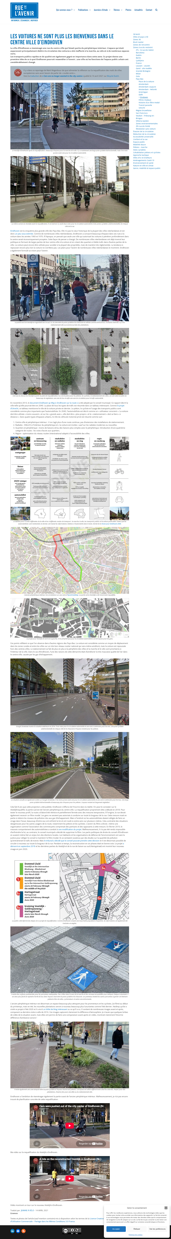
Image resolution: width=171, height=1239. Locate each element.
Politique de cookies (135, 1235)
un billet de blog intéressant (55, 1009)
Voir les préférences (157, 1229)
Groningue (143, 92)
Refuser (137, 1229)
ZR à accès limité (143, 126)
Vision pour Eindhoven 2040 (111, 524)
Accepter (116, 1229)
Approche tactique (141, 155)
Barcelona (140, 52)
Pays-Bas (139, 79)
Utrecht (142, 108)
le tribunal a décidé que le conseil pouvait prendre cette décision (71, 840)
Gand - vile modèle (144, 68)
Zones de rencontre (141, 45)
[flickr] (18, 1231)
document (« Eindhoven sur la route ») (54, 403)
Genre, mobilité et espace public (146, 168)
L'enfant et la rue (140, 139)
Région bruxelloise (143, 110)
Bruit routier (138, 42)
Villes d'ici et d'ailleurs (142, 157)
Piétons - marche (140, 147)
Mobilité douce (139, 144)
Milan (138, 73)
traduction (34, 76)
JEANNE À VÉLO (27, 1210)
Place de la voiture (146, 81)
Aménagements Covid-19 (143, 160)
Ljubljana (140, 60)
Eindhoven (15, 231)
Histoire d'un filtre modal (149, 102)
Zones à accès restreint (143, 47)
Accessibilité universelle (143, 136)
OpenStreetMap (72, 595)
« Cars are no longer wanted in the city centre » (62, 76)
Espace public (139, 142)
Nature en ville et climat (143, 165)
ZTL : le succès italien (145, 50)
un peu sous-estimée (24, 233)
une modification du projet (69, 829)
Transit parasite (145, 105)
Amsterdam (143, 84)
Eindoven (144, 97)
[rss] (23, 1231)
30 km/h (136, 34)
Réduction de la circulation (144, 134)
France (139, 63)
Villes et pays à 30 (140, 37)
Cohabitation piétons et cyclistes (146, 152)
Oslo (138, 76)
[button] (166, 1208)
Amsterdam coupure (147, 87)
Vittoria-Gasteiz (142, 121)
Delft (141, 94)
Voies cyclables (139, 150)
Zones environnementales (147, 123)
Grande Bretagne (143, 71)
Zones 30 (137, 39)
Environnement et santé (143, 163)
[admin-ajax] (71, 1231)
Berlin (138, 58)
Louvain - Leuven (143, 66)
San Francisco (141, 113)
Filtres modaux (145, 100)
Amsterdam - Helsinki (148, 89)
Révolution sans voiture (146, 129)
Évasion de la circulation (143, 131)
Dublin (139, 55)
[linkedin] (12, 1231)
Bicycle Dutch (113, 76)
